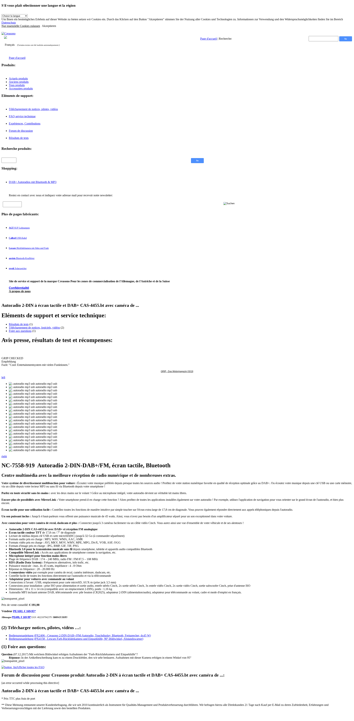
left (3, 377)
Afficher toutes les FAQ (30, 667)
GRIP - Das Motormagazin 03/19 (177, 371)
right (4, 456)
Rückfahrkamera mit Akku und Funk (29, 248)
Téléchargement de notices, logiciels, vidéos (34, 327)
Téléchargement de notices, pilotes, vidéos (33, 109)
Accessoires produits (21, 88)
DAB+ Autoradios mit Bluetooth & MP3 (32, 182)
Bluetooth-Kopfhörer (21, 258)
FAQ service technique (22, 116)
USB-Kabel (18, 238)
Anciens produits (19, 81)
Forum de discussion (21, 130)
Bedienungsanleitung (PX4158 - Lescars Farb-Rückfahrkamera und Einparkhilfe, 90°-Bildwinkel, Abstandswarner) (76, 638)
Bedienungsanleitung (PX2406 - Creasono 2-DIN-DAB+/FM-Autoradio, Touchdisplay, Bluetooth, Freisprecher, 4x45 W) (80, 635)
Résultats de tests (19, 137)
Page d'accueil (208, 38)
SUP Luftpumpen (19, 228)
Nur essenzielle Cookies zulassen (20, 25)
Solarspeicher (18, 268)
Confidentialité (19, 287)
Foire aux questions (20, 330)
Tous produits (17, 85)
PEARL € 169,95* (24, 611)
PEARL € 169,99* (21, 617)
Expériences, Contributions (24, 123)
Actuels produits (18, 78)
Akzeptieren (49, 25)
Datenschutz (8, 22)
